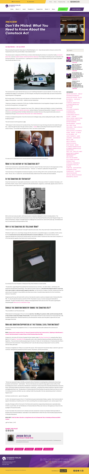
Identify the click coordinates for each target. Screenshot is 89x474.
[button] (30, 1)
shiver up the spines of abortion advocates (18, 110)
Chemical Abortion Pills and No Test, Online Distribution (29, 113)
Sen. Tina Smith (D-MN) (19, 339)
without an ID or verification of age (21, 302)
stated (35, 126)
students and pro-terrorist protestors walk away (26, 56)
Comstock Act (59, 110)
